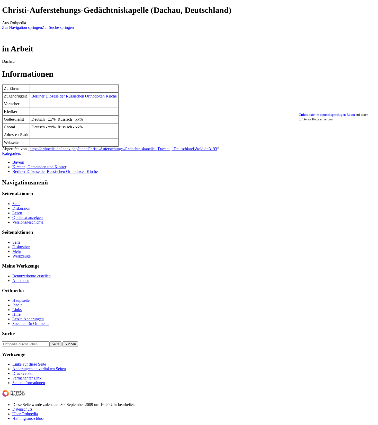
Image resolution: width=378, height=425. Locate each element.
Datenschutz (22, 409)
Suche (8, 333)
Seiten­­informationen (28, 382)
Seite (16, 203)
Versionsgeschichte (27, 222)
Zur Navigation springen (22, 27)
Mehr (16, 251)
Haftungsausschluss (28, 418)
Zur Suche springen (58, 27)
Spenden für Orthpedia (30, 323)
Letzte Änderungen (28, 319)
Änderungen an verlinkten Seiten (39, 369)
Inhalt (17, 305)
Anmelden (20, 280)
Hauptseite (21, 300)
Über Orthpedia (25, 414)
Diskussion (21, 208)
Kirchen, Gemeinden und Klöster (39, 167)
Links (17, 309)
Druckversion (23, 373)
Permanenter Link (26, 378)
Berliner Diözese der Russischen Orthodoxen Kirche (74, 96)
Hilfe (16, 314)
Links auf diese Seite (29, 364)
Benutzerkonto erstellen (31, 276)
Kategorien (11, 153)
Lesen (17, 213)
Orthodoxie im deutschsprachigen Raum (327, 115)
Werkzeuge (21, 256)
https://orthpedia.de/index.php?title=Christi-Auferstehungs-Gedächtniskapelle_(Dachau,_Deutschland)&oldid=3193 (123, 149)
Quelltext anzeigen (27, 217)
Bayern (18, 162)
